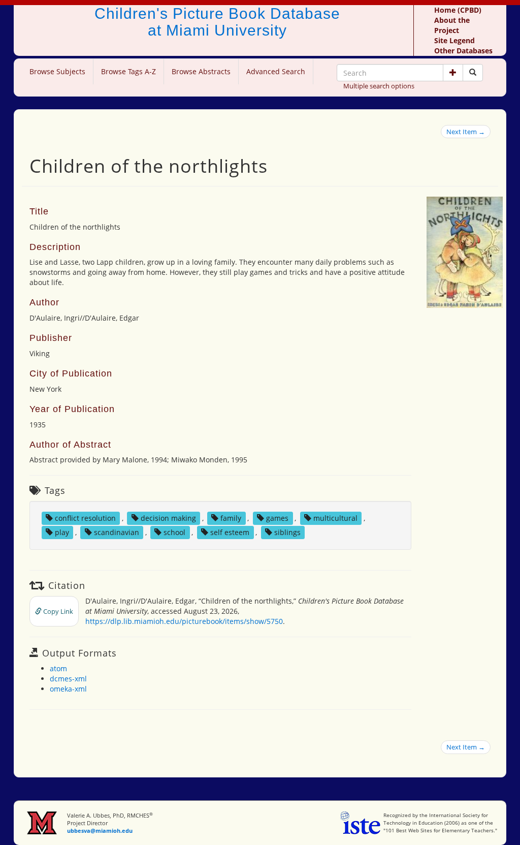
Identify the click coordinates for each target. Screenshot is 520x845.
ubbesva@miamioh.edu (100, 830)
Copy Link (57, 611)
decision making (168, 518)
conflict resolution (85, 518)
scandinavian (116, 532)
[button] (453, 72)
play (62, 532)
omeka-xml (68, 689)
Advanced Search (275, 71)
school (174, 532)
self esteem (229, 532)
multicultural (335, 518)
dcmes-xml (68, 678)
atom (58, 668)
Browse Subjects (57, 71)
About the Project (452, 25)
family (230, 518)
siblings (287, 532)
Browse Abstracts (201, 71)
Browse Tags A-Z (128, 71)
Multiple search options (378, 85)
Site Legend (454, 40)
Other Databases (463, 50)
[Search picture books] (473, 72)
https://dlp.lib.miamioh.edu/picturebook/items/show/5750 (184, 621)
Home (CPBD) (457, 10)
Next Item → (465, 131)
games (277, 518)
